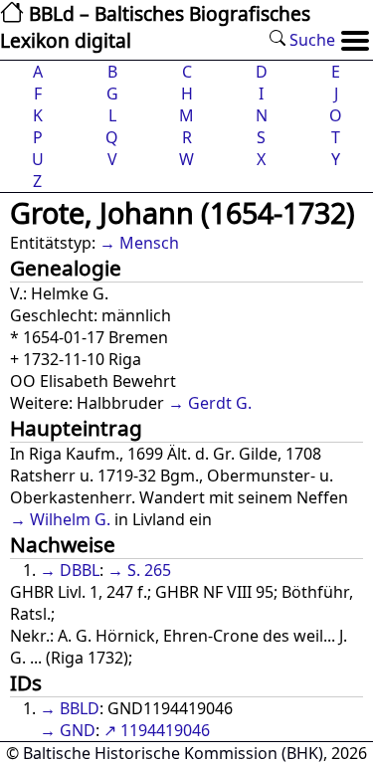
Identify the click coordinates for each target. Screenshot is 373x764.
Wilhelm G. (70, 519)
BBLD (79, 708)
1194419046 (165, 730)
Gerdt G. (220, 403)
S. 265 (149, 570)
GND (77, 730)
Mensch (149, 243)
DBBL (79, 570)
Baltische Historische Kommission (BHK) (173, 753)
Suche (310, 40)
